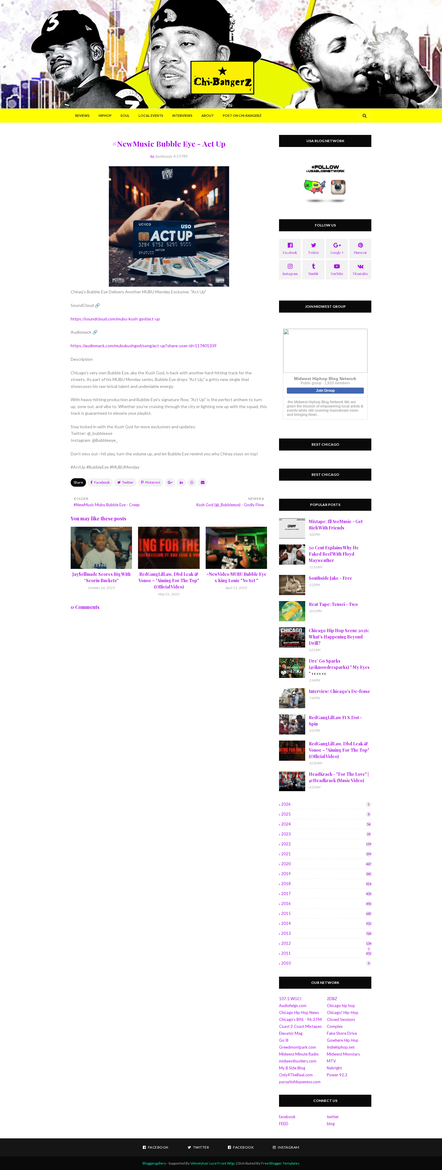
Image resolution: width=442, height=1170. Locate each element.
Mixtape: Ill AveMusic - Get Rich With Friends (336, 525)
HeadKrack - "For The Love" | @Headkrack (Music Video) (339, 777)
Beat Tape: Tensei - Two (333, 604)
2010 (325, 963)
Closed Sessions (341, 1019)
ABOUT (207, 115)
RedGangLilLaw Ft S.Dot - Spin (335, 721)
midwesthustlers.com (297, 1061)
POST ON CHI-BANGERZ (242, 115)
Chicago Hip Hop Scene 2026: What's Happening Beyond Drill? (339, 637)
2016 (326, 903)
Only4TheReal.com (296, 1074)
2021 (326, 853)
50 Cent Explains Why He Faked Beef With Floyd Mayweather (334, 554)
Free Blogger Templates (280, 1163)
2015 (326, 913)
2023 (325, 833)
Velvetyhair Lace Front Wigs (212, 1163)
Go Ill (283, 1040)
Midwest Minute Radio (299, 1054)
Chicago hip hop (341, 1005)
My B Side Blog (292, 1067)
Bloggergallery (154, 1163)
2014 (326, 923)
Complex (335, 1026)
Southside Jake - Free (330, 578)
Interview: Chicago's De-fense (339, 691)
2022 (326, 843)
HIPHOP (105, 115)
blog (331, 1123)
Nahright (334, 1067)
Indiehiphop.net (341, 1047)
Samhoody (163, 156)
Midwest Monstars (343, 1054)
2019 (326, 873)
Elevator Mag (290, 1033)
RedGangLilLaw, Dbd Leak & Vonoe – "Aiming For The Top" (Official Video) (169, 580)
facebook (287, 1116)
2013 (326, 933)
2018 (326, 883)
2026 (325, 804)
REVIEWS (82, 115)
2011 (326, 953)
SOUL (125, 115)
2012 (326, 943)
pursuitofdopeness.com (300, 1081)
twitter (333, 1116)
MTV (331, 1061)
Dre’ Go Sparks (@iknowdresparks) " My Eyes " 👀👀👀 (339, 667)
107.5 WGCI (290, 998)
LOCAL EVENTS (151, 115)
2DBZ (332, 998)
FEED (283, 1123)
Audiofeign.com (292, 1005)
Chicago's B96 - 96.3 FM (300, 1019)
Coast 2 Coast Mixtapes (300, 1026)
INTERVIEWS (182, 115)
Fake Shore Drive (342, 1033)
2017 (326, 893)
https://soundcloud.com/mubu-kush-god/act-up (115, 318)
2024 (325, 824)
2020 (326, 863)
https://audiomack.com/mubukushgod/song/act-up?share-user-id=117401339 (143, 345)
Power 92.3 (337, 1074)
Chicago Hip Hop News (299, 1012)
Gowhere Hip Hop (342, 1040)
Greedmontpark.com (297, 1047)
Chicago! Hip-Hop (342, 1012)
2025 (325, 814)
